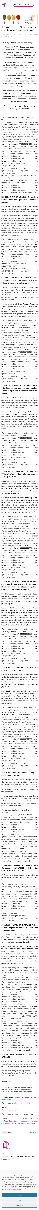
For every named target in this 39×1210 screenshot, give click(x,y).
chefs (18, 1118)
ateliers (11, 1118)
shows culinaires (8, 1126)
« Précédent (7, 1132)
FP (11, 35)
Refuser (19, 1200)
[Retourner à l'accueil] (4, 4)
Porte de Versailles (20, 1123)
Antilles (4, 1118)
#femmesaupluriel (8, 1110)
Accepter (19, 1195)
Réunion (33, 1123)
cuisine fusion (26, 1118)
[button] (36, 1172)
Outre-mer (5, 1123)
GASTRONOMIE (7, 37)
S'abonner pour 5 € (23, 5)
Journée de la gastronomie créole (23, 1121)
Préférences (19, 1205)
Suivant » (33, 1132)
